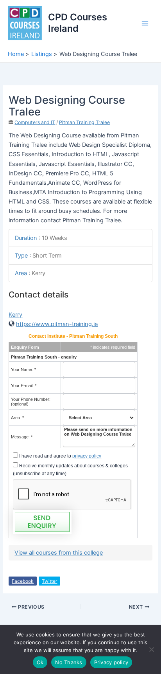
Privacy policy (111, 662)
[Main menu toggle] (145, 23)
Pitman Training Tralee (84, 122)
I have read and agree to (59, 456)
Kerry (15, 314)
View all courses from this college (58, 552)
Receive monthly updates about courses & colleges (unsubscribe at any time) (70, 469)
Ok (40, 662)
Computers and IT (34, 122)
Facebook (23, 581)
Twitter (49, 581)
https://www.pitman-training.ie (57, 324)
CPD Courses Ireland (77, 22)
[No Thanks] (151, 649)
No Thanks (68, 662)
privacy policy (86, 456)
